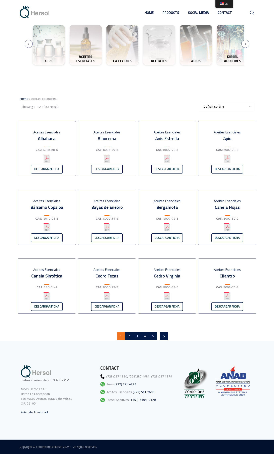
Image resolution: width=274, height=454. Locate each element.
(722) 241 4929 (125, 384)
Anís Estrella (167, 138)
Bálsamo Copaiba (46, 207)
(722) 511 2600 (143, 392)
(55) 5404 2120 (143, 400)
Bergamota (167, 207)
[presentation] (29, 44)
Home (149, 12)
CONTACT (225, 12)
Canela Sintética (46, 275)
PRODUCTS (170, 12)
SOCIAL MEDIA (198, 12)
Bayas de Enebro (107, 207)
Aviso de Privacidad (34, 412)
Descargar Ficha (46, 169)
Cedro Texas (106, 275)
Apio (227, 138)
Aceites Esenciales (46, 132)
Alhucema (107, 138)
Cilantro (227, 275)
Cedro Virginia (167, 275)
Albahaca (47, 138)
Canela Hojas (227, 207)
